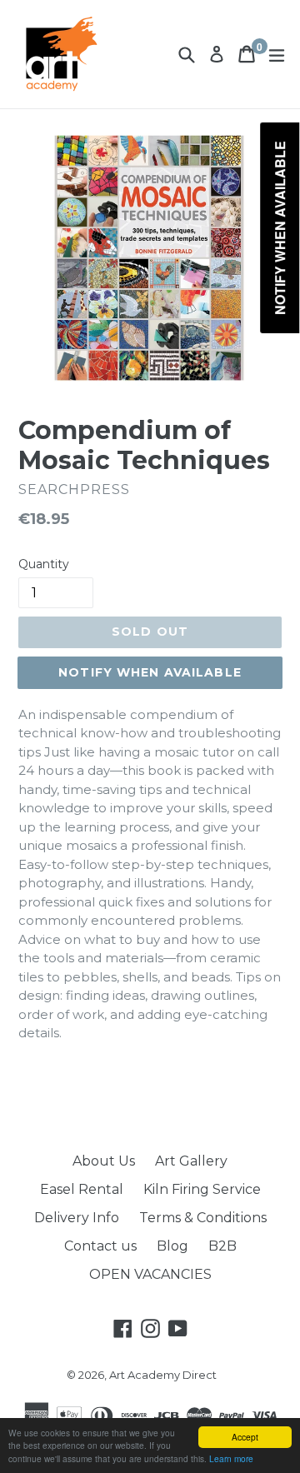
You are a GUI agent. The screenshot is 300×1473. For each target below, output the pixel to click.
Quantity (43, 564)
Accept (245, 1437)
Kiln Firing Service (202, 1189)
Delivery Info (76, 1218)
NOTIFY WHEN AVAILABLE (150, 672)
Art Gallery (191, 1161)
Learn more (231, 1458)
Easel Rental (81, 1189)
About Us (103, 1161)
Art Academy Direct (163, 1374)
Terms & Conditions (203, 1218)
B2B (222, 1246)
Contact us (100, 1246)
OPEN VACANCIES (150, 1274)
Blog (172, 1246)
